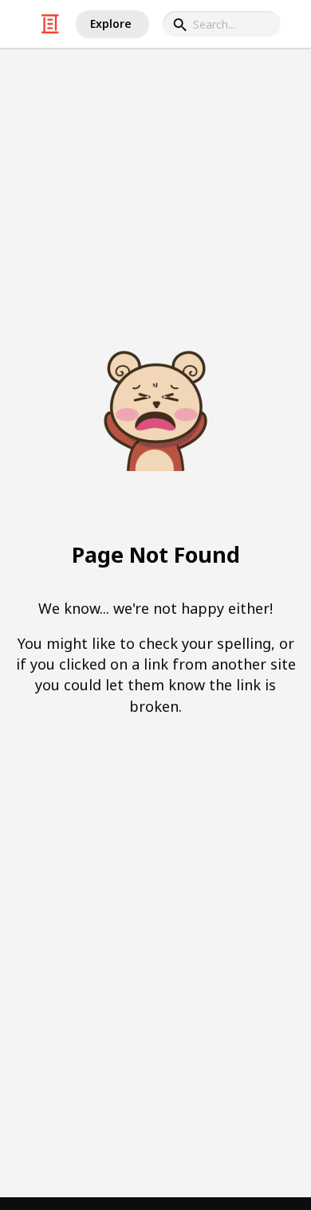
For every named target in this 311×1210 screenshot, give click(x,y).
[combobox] (221, 23)
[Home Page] (50, 23)
